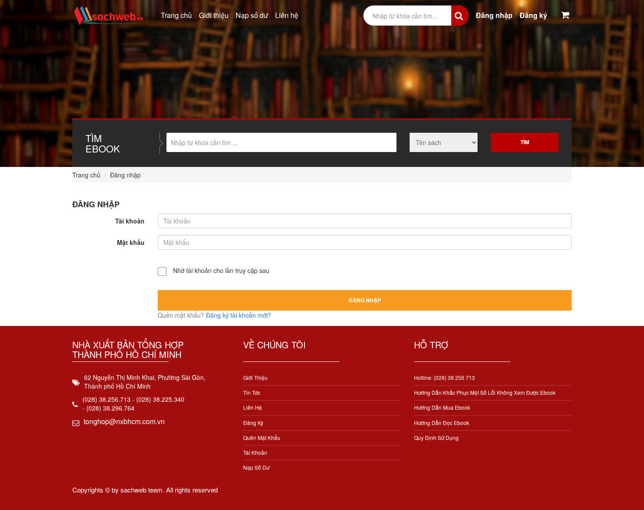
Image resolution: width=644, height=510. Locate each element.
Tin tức (251, 392)
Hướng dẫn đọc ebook (441, 422)
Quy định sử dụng (436, 437)
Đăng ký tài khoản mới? (238, 315)
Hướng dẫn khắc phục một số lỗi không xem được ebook (485, 392)
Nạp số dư (252, 15)
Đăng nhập (494, 15)
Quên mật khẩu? (182, 315)
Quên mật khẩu (261, 437)
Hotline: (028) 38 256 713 (444, 377)
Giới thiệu (214, 15)
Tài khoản (130, 220)
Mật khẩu (131, 242)
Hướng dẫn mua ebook (442, 407)
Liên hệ (286, 15)
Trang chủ (176, 15)
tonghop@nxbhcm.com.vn (124, 421)
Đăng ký (533, 15)
